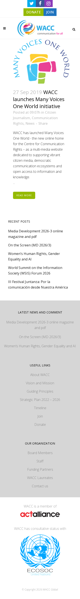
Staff (40, 461)
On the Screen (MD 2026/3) (29, 245)
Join (40, 416)
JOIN (50, 12)
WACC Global (50, 589)
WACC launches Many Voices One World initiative (38, 99)
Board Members (40, 452)
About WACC (40, 374)
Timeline (40, 408)
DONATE (33, 12)
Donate (40, 424)
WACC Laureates (40, 477)
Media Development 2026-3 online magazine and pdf (40, 325)
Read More (24, 195)
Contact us (40, 486)
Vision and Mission (40, 383)
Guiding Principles (40, 391)
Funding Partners (40, 469)
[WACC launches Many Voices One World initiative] (40, 61)
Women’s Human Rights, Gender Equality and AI (40, 346)
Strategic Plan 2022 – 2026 (40, 399)
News (30, 123)
